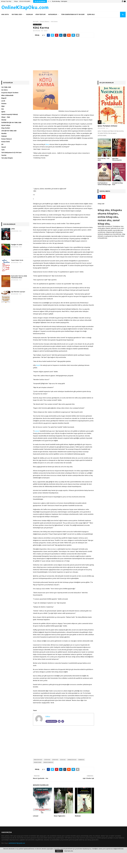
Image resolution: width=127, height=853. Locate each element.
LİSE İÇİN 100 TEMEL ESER (8, 131)
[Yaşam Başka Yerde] (5, 265)
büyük (38, 365)
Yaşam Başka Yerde (17, 260)
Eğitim (3, 112)
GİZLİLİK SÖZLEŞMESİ (24, 1)
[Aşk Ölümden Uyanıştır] (5, 297)
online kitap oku (72, 759)
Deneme (3, 103)
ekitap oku (55, 759)
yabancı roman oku (48, 762)
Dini (2, 109)
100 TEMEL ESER (17, 14)
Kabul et (59, 851)
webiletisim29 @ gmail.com (17, 843)
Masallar (4, 133)
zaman (37, 431)
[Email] (59, 721)
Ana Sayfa (5, 14)
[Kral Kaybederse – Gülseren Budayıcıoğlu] (104, 172)
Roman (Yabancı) (37, 24)
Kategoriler (52, 14)
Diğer (3, 106)
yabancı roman (37, 762)
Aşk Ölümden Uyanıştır (18, 292)
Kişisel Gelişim (5, 125)
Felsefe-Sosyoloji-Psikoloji (9, 114)
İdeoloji (3, 120)
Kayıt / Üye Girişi (7, 1)
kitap (47, 144)
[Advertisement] (63, 55)
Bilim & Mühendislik (7, 95)
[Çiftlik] (5, 234)
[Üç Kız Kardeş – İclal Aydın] (104, 148)
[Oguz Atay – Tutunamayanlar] (119, 148)
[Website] (62, 721)
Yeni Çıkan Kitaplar (7, 158)
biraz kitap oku (38, 759)
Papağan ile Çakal (16, 244)
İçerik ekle (91, 14)
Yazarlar (29, 14)
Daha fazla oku (68, 851)
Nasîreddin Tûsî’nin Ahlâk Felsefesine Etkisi (19, 276)
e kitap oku (47, 759)
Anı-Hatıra (4, 90)
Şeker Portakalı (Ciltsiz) (107, 126)
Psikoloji (4, 136)
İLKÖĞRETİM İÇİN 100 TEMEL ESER (11, 122)
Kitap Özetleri (40, 14)
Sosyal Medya (105, 191)
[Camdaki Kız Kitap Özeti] (119, 172)
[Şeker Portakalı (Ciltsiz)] (112, 105)
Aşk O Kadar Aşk (88, 778)
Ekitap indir (101, 204)
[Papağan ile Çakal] (5, 250)
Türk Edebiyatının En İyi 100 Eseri (72, 14)
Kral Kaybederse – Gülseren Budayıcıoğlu (104, 183)
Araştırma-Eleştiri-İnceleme (9, 92)
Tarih (2, 150)
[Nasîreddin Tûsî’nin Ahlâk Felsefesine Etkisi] (5, 281)
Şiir (2, 144)
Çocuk (3, 101)
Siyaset (3, 147)
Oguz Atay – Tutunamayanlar (60, 1)
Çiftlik (13, 229)
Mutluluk (78, 816)
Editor (47, 717)
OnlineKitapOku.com (25, 7)
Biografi (3, 98)
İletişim (16, 1)
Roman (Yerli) (5, 141)
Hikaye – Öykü (5, 117)
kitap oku (62, 759)
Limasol (35, 816)
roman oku (81, 759)
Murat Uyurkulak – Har (40, 778)
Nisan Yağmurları (59, 816)
